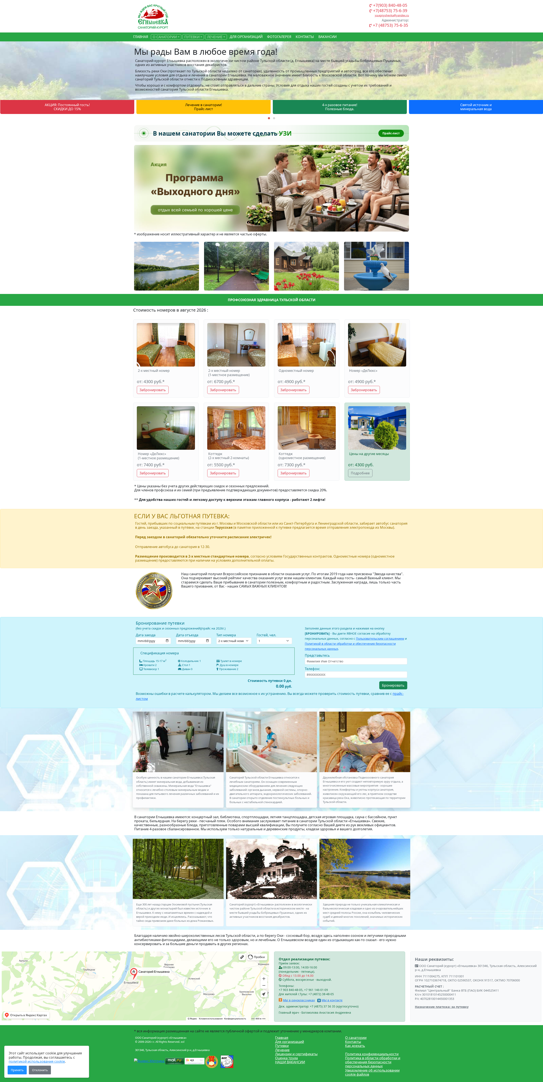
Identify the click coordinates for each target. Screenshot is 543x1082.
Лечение (282, 1050)
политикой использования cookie (37, 1061)
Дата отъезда (187, 635)
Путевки (282, 1045)
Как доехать (355, 1045)
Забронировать (153, 390)
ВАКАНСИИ (327, 36)
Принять (17, 1070)
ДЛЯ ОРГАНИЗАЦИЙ (246, 36)
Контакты (353, 1041)
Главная (281, 1037)
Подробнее (360, 473)
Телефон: (312, 668)
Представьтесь (317, 655)
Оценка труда (286, 1058)
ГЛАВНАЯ (140, 36)
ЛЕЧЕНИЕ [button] (215, 37)
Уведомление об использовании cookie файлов (372, 1072)
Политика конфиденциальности (372, 1054)
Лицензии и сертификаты (296, 1054)
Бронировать (393, 685)
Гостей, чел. (266, 635)
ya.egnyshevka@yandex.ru (392, 15)
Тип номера (226, 635)
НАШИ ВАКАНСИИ (290, 1062)
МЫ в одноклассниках (299, 1000)
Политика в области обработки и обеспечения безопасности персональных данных (372, 1062)
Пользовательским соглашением (380, 639)
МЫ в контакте (332, 1000)
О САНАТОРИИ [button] (165, 37)
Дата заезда (145, 635)
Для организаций (289, 1041)
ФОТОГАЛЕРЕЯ (279, 36)
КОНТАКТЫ (305, 36)
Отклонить (40, 1070)
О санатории (356, 1037)
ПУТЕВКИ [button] (192, 37)
